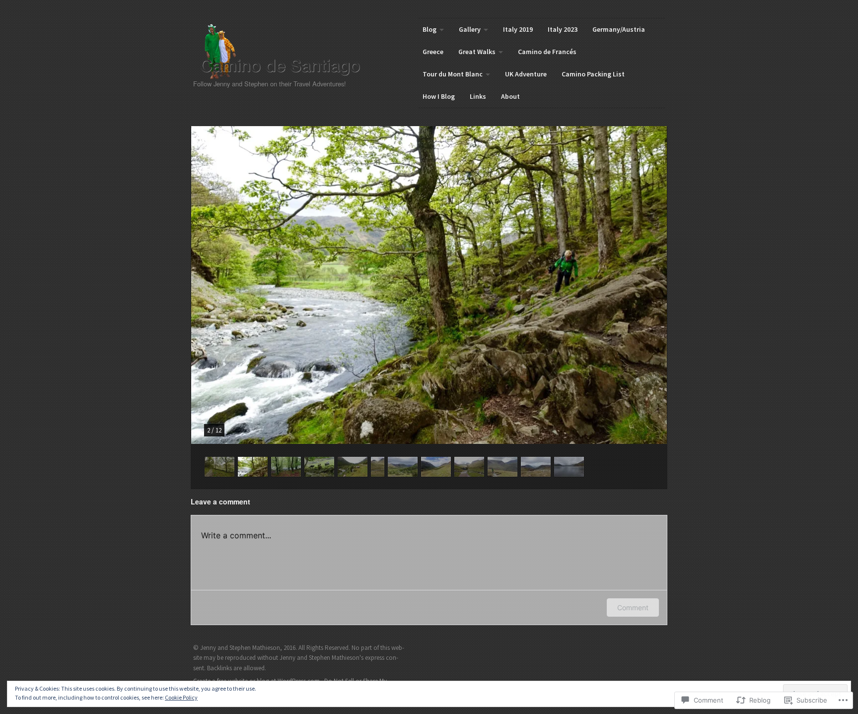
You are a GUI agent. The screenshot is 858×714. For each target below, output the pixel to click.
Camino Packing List (593, 74)
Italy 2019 (518, 29)
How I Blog (439, 96)
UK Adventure (526, 74)
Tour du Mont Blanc (453, 74)
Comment (632, 607)
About (510, 96)
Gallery (470, 29)
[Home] (288, 51)
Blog (429, 29)
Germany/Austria (618, 29)
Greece (433, 51)
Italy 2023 (562, 29)
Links (478, 96)
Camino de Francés (547, 51)
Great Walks (477, 51)
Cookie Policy (181, 697)
